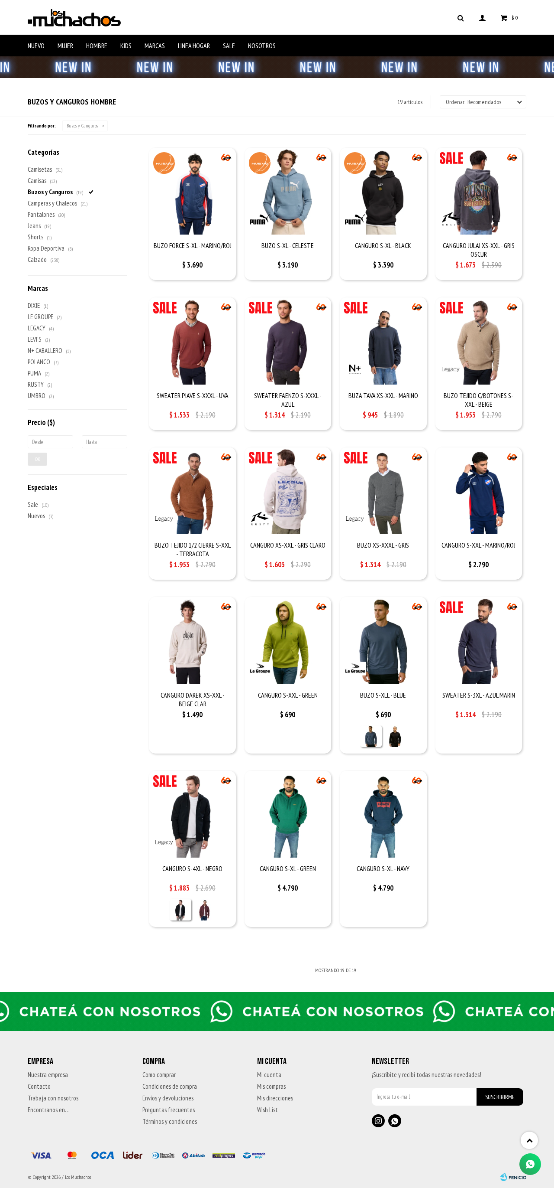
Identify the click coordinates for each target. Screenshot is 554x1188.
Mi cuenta (269, 1075)
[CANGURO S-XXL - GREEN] (288, 640)
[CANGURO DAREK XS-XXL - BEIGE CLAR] (192, 640)
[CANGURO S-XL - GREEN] (288, 814)
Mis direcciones (275, 1098)
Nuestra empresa (48, 1075)
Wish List (267, 1110)
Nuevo (36, 45)
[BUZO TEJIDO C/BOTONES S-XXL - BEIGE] (478, 340)
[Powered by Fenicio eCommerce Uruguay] (513, 1177)
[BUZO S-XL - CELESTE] (288, 191)
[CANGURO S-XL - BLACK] (383, 191)
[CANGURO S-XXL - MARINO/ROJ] (478, 490)
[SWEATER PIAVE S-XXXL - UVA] (192, 340)
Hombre (96, 45)
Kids (126, 45)
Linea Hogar (194, 45)
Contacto (39, 1086)
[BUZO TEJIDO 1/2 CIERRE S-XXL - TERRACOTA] (192, 490)
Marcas (155, 45)
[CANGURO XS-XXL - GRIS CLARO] (288, 490)
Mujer (65, 45)
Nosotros (262, 45)
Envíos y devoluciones (167, 1098)
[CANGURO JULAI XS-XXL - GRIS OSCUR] (478, 191)
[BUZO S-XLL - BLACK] (395, 736)
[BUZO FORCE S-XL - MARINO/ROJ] (192, 191)
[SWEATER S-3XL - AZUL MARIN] (478, 640)
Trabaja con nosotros (53, 1098)
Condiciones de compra (169, 1086)
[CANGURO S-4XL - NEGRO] (192, 814)
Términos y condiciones (169, 1121)
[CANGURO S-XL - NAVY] (383, 814)
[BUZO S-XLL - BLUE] (383, 640)
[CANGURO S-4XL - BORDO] (205, 909)
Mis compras (271, 1086)
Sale (229, 45)
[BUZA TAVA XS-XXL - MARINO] (383, 340)
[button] (460, 17)
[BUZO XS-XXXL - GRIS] (383, 490)
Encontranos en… (49, 1110)
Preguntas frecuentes (168, 1110)
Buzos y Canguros (82, 125)
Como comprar (159, 1075)
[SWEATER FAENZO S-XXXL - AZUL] (288, 340)
